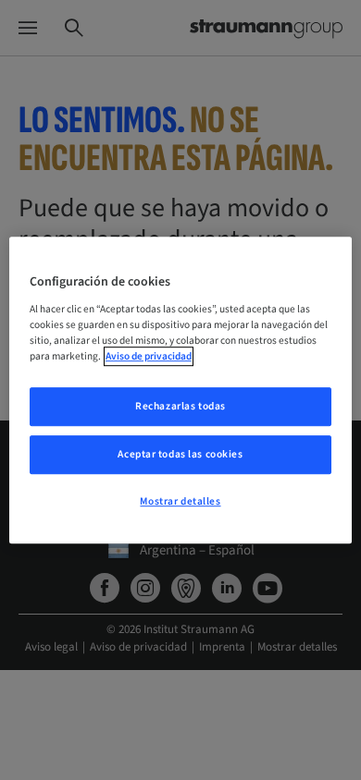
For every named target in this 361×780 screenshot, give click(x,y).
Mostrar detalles (180, 501)
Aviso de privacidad (149, 356)
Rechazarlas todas (180, 406)
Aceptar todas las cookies (180, 454)
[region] (181, 390)
